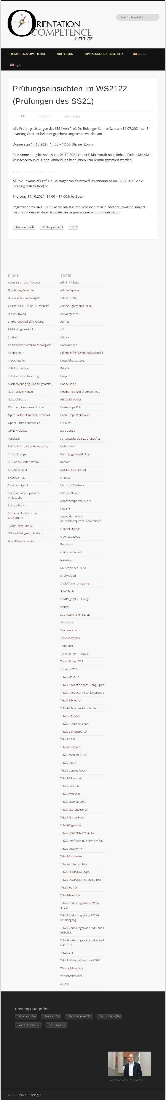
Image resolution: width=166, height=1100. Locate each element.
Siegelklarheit (16, 477)
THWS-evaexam (70, 794)
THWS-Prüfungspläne (74, 864)
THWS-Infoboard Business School (81, 841)
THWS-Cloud (68, 763)
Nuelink (65, 509)
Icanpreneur (16, 353)
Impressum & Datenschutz (103, 54)
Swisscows (66, 622)
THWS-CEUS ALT (70, 747)
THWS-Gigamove (70, 825)
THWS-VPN (67, 952)
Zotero (64, 984)
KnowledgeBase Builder (75, 454)
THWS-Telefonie (70, 895)
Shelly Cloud (68, 576)
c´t (62, 329)
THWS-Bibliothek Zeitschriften (78, 708)
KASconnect (67, 446)
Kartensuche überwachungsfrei (80, 438)
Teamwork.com (69, 630)
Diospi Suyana (17, 314)
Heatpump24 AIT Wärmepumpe (80, 392)
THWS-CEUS (67, 739)
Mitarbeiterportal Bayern (75, 501)
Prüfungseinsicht (53, 227)
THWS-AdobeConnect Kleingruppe (82, 693)
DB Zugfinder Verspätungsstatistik (81, 353)
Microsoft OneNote (72, 485)
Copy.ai (65, 337)
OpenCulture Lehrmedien (24, 423)
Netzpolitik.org (17, 399)
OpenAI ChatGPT (70, 529)
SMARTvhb (67, 591)
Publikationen (80, 1016)
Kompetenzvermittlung (28, 54)
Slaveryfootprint (18, 485)
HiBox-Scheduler (70, 399)
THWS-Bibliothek (70, 700)
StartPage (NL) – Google (75, 599)
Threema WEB (69, 669)
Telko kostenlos (70, 638)
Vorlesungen (72, 116)
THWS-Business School (74, 724)
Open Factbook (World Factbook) (29, 415)
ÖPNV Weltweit (17, 430)
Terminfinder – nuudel (74, 653)
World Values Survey (21, 541)
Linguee (65, 477)
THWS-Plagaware (71, 856)
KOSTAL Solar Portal (73, 470)
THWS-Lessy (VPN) (71, 848)
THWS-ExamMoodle (72, 802)
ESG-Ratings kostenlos (22, 329)
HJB (23, 116)
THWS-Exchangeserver (74, 810)
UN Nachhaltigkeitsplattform (25, 533)
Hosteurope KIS (70, 407)
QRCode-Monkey (71, 552)
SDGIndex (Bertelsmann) (23, 462)
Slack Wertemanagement (75, 583)
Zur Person (64, 54)
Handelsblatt (68, 384)
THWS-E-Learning (71, 778)
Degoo (64, 368)
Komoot (65, 462)
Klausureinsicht (25, 227)
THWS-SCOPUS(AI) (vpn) (75, 872)
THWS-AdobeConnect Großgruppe (82, 685)
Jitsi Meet (65, 423)
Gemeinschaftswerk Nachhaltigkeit (29, 345)
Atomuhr (66, 321)
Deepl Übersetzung (72, 360)
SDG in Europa (17, 454)
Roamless (66, 560)
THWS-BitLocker (70, 716)
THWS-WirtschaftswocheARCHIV (80, 960)
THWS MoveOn (69, 677)
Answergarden (69, 314)
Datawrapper (68, 345)
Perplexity (14, 438)
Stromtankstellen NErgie (75, 614)
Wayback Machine (71, 968)
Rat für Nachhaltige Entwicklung (28, 446)
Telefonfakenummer (21, 525)
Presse (52, 1016)
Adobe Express (69, 290)
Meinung (27, 1016)
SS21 (75, 227)
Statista (64, 607)
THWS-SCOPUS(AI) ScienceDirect (80, 880)
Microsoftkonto (70, 493)
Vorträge (57, 1025)
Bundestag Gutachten (21, 290)
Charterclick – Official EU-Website (28, 306)
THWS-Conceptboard (73, 770)
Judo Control (68, 430)
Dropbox (66, 376)
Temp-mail (66, 646)
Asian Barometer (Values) (24, 282)
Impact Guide (16, 360)
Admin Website (69, 282)
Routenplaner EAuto (73, 568)
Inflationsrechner (19, 368)
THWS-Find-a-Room (72, 817)
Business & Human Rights (24, 298)
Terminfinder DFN (71, 661)
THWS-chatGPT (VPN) (73, 755)
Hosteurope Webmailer (75, 415)
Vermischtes (110, 1016)
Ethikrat (13, 337)
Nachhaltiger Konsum (21, 392)
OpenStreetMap (70, 536)
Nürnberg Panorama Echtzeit (26, 407)
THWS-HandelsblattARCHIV (77, 833)
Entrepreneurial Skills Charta (26, 321)
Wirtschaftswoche (71, 976)
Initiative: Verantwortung (23, 376)
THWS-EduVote (70, 786)
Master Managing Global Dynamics (29, 384)
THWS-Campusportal (73, 731)
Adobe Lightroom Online (76, 306)
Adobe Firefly (68, 298)
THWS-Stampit (69, 887)
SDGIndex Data (17, 470)
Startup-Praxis (17, 505)
